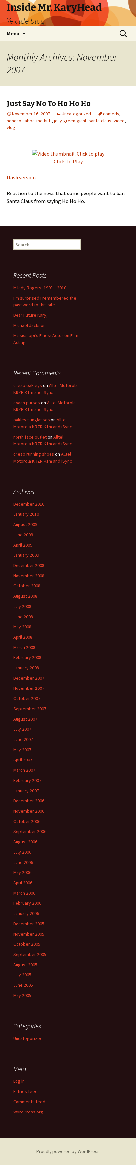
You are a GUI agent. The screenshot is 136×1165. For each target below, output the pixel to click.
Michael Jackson (29, 325)
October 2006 (26, 821)
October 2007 (26, 698)
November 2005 (28, 934)
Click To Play (68, 161)
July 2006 (22, 852)
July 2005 (22, 975)
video (119, 121)
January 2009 (26, 555)
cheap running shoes (33, 454)
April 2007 (22, 760)
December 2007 (28, 678)
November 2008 (28, 576)
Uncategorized (76, 114)
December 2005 (28, 924)
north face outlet (30, 437)
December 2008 (28, 565)
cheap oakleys (27, 385)
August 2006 (25, 842)
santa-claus (100, 121)
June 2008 (23, 616)
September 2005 (29, 954)
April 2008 (22, 637)
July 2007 (22, 729)
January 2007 (26, 791)
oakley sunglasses (31, 420)
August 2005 (25, 965)
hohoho (14, 121)
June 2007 (23, 739)
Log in (19, 1081)
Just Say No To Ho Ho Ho (49, 103)
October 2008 (26, 586)
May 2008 (22, 627)
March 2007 (24, 770)
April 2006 (22, 883)
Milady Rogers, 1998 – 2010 (39, 288)
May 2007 (22, 750)
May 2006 (22, 872)
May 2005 (22, 995)
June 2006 (23, 862)
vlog (11, 127)
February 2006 (27, 903)
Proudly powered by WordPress (68, 1151)
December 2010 (28, 504)
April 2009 (22, 545)
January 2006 (26, 913)
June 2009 (23, 535)
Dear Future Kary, (30, 315)
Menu (13, 33)
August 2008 (25, 596)
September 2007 (29, 709)
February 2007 (27, 780)
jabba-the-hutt (38, 121)
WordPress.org (28, 1112)
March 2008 (24, 647)
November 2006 (28, 811)
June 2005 (23, 985)
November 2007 (28, 688)
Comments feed (29, 1102)
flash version (21, 177)
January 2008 (26, 668)
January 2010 (26, 514)
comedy (111, 114)
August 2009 (25, 524)
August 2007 (25, 719)
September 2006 (29, 831)
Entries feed (25, 1091)
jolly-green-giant (70, 121)
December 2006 (28, 801)
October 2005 (26, 944)
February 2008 (27, 657)
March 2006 (24, 893)
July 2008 (22, 606)
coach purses (26, 403)
